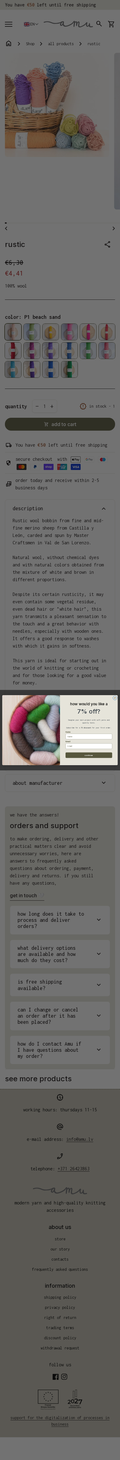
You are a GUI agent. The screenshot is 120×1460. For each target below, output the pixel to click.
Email (68, 741)
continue (89, 755)
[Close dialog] (115, 698)
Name (68, 732)
